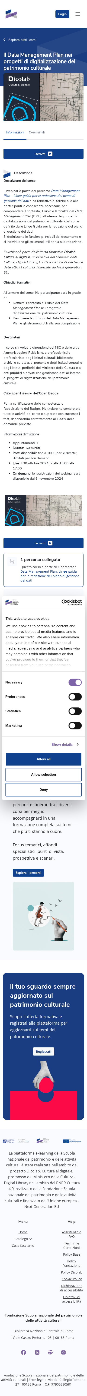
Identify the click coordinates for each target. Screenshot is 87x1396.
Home (23, 1232)
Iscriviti (40, 154)
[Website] (50, 1352)
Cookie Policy (72, 1279)
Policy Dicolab (71, 1272)
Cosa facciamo (23, 1245)
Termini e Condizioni (71, 1245)
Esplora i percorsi (28, 873)
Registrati (43, 1051)
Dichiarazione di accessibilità (71, 1288)
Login (62, 14)
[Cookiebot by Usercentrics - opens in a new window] (62, 602)
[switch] (75, 696)
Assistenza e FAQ (71, 1234)
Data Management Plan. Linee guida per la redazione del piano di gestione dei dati (50, 576)
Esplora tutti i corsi (21, 39)
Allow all (44, 759)
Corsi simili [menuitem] (37, 132)
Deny (43, 790)
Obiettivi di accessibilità (71, 1299)
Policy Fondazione (72, 1263)
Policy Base (71, 1254)
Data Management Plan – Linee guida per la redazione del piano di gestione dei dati (41, 195)
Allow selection (43, 774)
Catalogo (21, 1239)
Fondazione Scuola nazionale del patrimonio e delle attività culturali (44, 1318)
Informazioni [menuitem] (15, 132)
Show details (62, 744)
